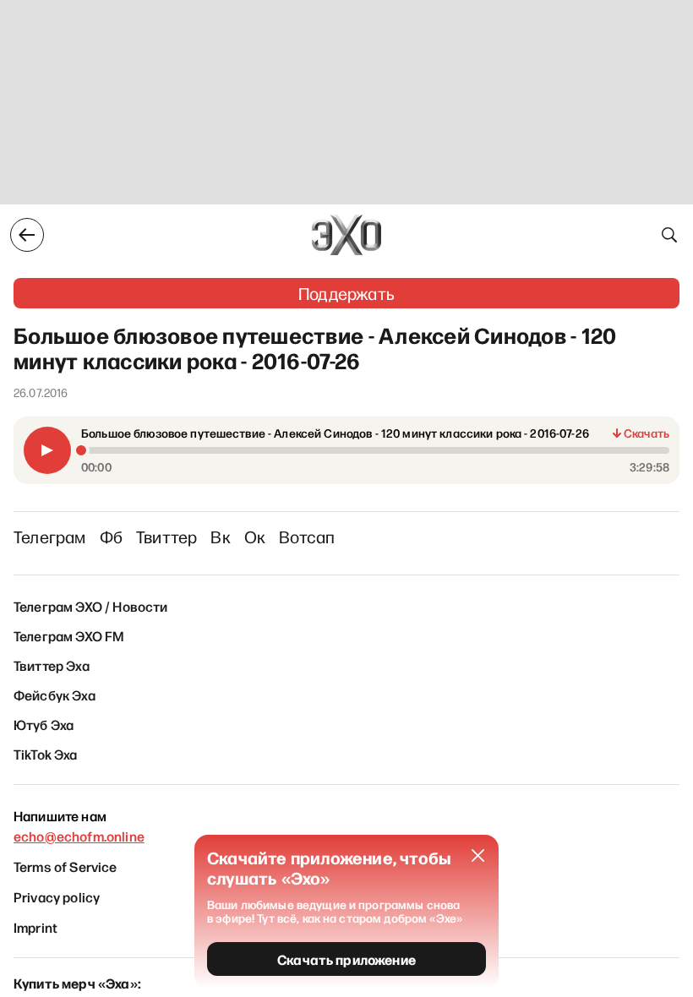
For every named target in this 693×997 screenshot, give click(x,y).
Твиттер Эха (52, 665)
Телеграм (50, 537)
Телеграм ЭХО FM (69, 635)
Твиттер (166, 537)
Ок (254, 537)
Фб (111, 537)
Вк (220, 537)
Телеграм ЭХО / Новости (91, 606)
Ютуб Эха (44, 724)
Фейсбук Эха (54, 694)
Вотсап (307, 537)
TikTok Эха (46, 753)
